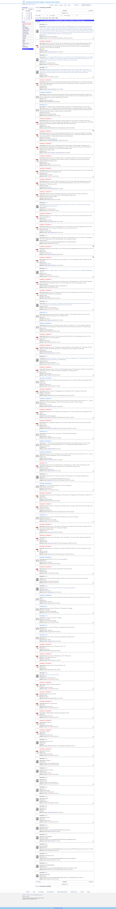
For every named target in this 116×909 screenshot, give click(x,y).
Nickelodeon (90, 29)
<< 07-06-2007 (38, 10)
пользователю (71, 20)
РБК (69, 32)
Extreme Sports (42, 70)
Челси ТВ (64, 33)
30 (31, 18)
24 (29, 19)
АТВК (61, 270)
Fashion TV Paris (43, 29)
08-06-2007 (42, 104)
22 (29, 17)
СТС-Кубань (65, 303)
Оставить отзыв (26, 30)
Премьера (77, 70)
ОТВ (52, 358)
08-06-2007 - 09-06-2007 (45, 323)
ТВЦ (55, 204)
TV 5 (66, 30)
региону (82, 20)
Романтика (80, 32)
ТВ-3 (72, 204)
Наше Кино (68, 70)
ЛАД (70, 587)
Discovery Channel (43, 27)
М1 (76, 270)
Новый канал (47, 674)
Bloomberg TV (74, 26)
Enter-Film (57, 674)
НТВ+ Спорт (83, 58)
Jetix (56, 29)
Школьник (68, 59)
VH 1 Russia (72, 30)
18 (29, 12)
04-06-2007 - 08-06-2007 (45, 483)
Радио (24, 40)
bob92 (48, 850)
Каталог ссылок (26, 43)
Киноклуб (73, 70)
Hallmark (48, 29)
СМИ (65, 5)
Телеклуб (61, 59)
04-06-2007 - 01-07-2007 (45, 663)
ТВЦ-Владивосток (85, 358)
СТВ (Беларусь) (65, 587)
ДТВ (51, 32)
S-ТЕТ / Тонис (71, 270)
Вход (34, 891)
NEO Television (75, 72)
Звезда (84, 70)
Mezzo (66, 29)
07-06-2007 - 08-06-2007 (45, 92)
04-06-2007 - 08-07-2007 (45, 546)
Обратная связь (74, 891)
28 (31, 16)
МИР (79, 58)
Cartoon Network (81, 26)
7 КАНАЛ (55, 270)
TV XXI (68, 30)
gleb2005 (49, 101)
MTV (88, 69)
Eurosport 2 (89, 27)
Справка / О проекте (26, 894)
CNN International (48, 69)
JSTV (59, 29)
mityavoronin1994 (50, 51)
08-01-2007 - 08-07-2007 (45, 378)
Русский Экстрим (48, 72)
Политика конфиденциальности (36, 894)
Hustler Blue (53, 29)
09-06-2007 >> (91, 10)
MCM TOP (62, 29)
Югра (76, 59)
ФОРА (64, 270)
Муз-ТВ (81, 69)
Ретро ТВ (76, 32)
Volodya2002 (49, 592)
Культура (54, 32)
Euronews (80, 27)
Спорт (87, 32)
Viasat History (65, 58)
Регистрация (41, 891)
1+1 (49, 270)
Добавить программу (27, 23)
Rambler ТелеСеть (81, 204)
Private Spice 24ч (48, 30)
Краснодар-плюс (47, 304)
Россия (84, 32)
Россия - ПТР (56, 358)
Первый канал (65, 32)
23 (29, 18)
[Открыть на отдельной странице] (46, 24)
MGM (69, 29)
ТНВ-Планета (80, 72)
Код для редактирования (62, 891)
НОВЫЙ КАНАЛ (89, 270)
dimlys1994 (49, 115)
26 (31, 13)
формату (66, 20)
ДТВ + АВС (84, 303)
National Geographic (84, 29)
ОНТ (52, 587)
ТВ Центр (73, 587)
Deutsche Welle (55, 69)
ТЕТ (51, 674)
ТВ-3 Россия (44, 33)
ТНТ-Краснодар (60, 303)
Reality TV (57, 30)
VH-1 (55, 58)
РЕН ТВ (67, 204)
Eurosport (85, 27)
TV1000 (91, 57)
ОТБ (79, 270)
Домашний (48, 32)
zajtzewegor (49, 437)
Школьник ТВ (69, 33)
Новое (69, 5)
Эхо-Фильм (72, 59)
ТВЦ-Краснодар (72, 303)
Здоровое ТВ (54, 72)
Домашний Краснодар (55, 304)
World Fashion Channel (85, 30)
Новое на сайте (26, 33)
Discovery (61, 57)
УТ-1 (59, 270)
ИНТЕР (46, 270)
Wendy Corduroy (50, 406)
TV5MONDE (51, 58)
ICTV (66, 270)
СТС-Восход (66, 358)
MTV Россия (76, 29)
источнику (78, 20)
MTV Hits (72, 29)
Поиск (77, 5)
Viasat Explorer (59, 58)
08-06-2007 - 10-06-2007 (45, 595)
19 (29, 13)
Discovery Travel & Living (72, 69)
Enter (53, 674)
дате (52, 20)
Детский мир (75, 58)
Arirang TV (60, 26)
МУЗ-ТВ (58, 32)
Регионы (61, 5)
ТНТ (61, 33)
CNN (91, 26)
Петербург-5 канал (43, 59)
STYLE (81, 70)
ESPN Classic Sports (74, 27)
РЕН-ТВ (72, 32)
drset (48, 287)
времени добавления (58, 20)
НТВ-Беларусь (59, 587)
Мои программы (26, 28)
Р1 (80, 270)
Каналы (56, 5)
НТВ (61, 32)
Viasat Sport (77, 30)
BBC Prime (65, 26)
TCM (61, 30)
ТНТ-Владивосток (73, 358)
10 (26, 19)
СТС (90, 32)
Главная (37, 7)
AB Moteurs (49, 26)
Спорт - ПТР (61, 358)
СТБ (75, 270)
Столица (84, 69)
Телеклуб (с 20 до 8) (56, 33)
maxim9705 (49, 127)
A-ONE (87, 70)
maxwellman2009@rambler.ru (53, 140)
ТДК (58, 59)
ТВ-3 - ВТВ (79, 358)
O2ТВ (70, 72)
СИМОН (51, 270)
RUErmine (49, 165)
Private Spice (42, 30)
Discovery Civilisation (51, 27)
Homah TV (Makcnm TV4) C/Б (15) (54, 152)
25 (31, 12)
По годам (51, 5)
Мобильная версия (25, 896)
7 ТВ (46, 26)
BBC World (69, 26)
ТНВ (64, 59)
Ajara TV (46, 57)
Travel (63, 30)
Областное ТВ (89, 58)
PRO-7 (53, 30)
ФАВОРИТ (84, 270)
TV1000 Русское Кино (44, 58)
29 (31, 17)
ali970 (48, 243)
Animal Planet (55, 26)
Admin (48, 38)
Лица (57, 359)
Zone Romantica (61, 72)
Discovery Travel (66, 27)
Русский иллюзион (53, 59)
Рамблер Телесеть (56, 70)
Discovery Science (59, 27)
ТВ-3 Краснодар (79, 303)
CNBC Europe (87, 26)
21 (29, 16)
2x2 (45, 788)
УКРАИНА (41, 271)
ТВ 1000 (49, 33)
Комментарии (25, 32)
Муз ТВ (55, 206)
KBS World (86, 72)
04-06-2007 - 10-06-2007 (45, 41)
